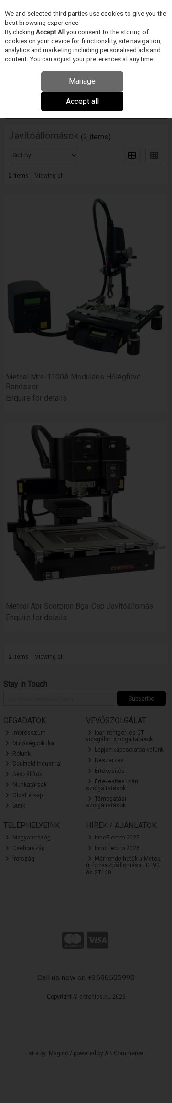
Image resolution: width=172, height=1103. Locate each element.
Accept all (82, 101)
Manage (82, 81)
